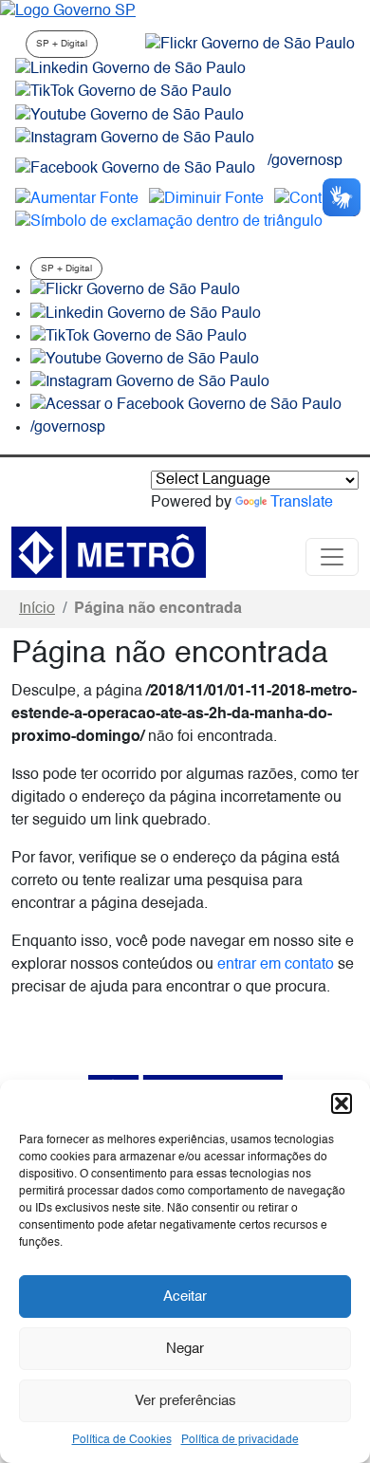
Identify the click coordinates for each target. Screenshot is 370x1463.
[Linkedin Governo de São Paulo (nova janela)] (130, 69)
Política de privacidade (240, 1440)
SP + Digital (61, 43)
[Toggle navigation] (332, 557)
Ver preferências (185, 1401)
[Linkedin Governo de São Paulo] (145, 314)
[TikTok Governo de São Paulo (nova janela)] (123, 92)
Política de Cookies (122, 1440)
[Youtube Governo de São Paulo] (144, 359)
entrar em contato (275, 964)
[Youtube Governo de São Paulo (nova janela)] (129, 115)
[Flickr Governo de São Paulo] (135, 291)
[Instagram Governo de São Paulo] (134, 138)
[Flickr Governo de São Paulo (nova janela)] (250, 44)
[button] (341, 1103)
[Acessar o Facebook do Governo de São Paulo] (186, 405)
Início (37, 609)
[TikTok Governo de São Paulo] (138, 336)
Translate (301, 502)
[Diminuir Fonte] (206, 199)
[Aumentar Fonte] (77, 199)
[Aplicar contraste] (314, 199)
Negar (185, 1349)
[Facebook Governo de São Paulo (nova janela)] (135, 168)
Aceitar (185, 1296)
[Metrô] (108, 552)
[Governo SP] (68, 11)
